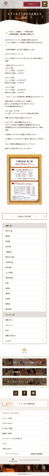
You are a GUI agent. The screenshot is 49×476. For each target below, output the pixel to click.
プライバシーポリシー (12, 454)
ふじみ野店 (9, 272)
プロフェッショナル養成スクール (24, 362)
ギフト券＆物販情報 (24, 404)
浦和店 (7, 236)
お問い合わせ (7, 449)
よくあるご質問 (7, 428)
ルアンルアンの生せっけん (24, 382)
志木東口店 (9, 262)
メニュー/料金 (7, 418)
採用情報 (24, 372)
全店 (6, 283)
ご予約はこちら (32, 4)
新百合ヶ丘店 (29, 32)
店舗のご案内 (7, 433)
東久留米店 (9, 278)
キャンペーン (9, 325)
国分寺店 (8, 309)
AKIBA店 (8, 246)
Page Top (24, 350)
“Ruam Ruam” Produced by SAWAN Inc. (30, 460)
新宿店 (7, 304)
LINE (33, 393)
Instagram (15, 393)
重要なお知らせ (10, 335)
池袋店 (7, 293)
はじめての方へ (7, 423)
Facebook (24, 393)
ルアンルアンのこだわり (10, 413)
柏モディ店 (8, 231)
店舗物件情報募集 (37, 454)
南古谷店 (8, 267)
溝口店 (7, 288)
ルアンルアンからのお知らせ (12, 438)
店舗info (19, 32)
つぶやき (8, 341)
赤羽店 (7, 241)
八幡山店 (8, 252)
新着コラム (8, 320)
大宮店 (7, 298)
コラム (4, 443)
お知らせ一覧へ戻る (24, 216)
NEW (7, 330)
